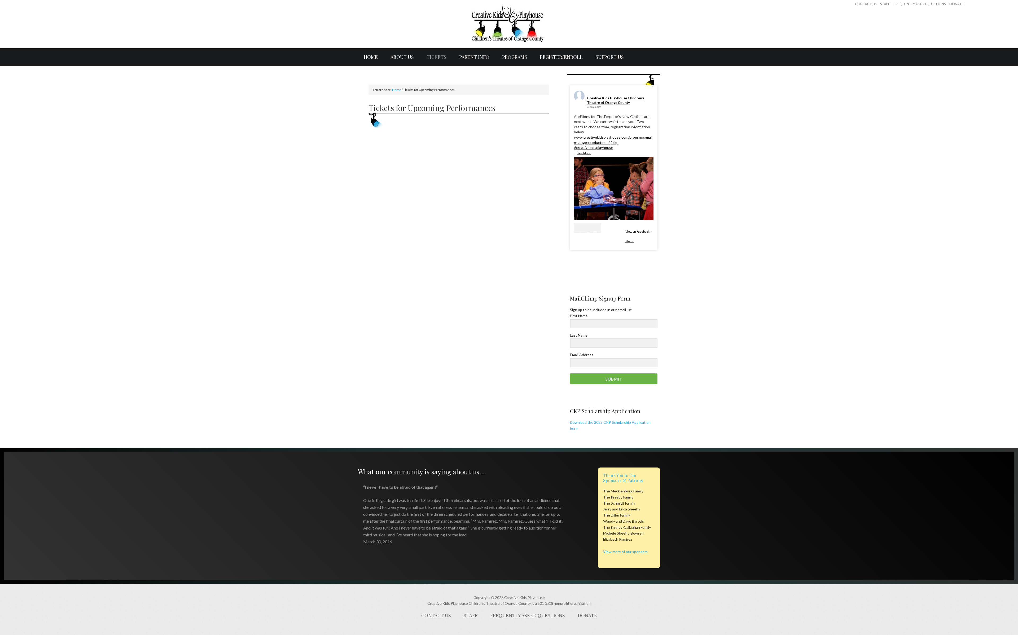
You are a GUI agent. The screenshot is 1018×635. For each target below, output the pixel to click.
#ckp (614, 142)
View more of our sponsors (625, 551)
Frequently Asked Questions (527, 615)
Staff (470, 615)
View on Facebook (637, 231)
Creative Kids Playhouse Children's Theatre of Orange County (615, 100)
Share (629, 241)
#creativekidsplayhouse (593, 147)
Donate (587, 615)
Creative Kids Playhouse (509, 24)
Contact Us (436, 615)
